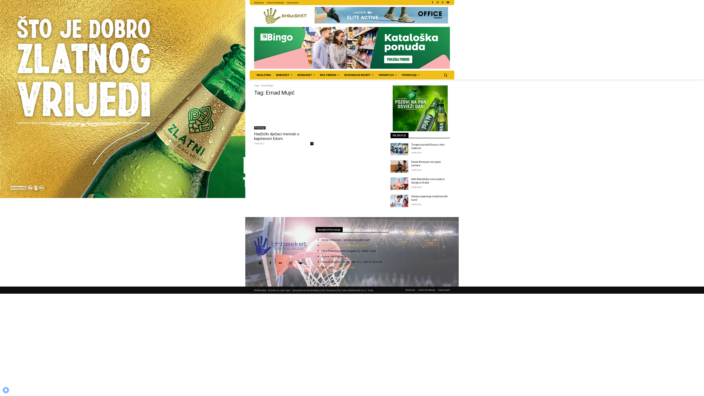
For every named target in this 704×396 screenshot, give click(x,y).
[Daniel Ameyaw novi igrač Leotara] (399, 166)
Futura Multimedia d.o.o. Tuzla (357, 290)
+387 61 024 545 (345, 267)
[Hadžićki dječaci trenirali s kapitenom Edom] (284, 114)
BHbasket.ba (412, 231)
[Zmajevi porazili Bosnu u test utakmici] (399, 149)
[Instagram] (438, 3)
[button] (445, 75)
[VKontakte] (300, 263)
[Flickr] (280, 263)
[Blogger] (260, 263)
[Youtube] (448, 3)
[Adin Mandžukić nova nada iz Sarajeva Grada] (399, 183)
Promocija (260, 127)
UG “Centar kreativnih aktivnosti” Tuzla (344, 245)
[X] (443, 3)
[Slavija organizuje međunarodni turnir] (399, 201)
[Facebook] (432, 3)
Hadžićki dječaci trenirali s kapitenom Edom (276, 136)
